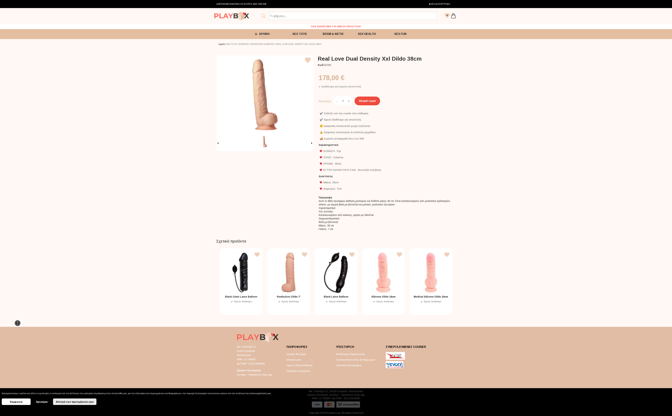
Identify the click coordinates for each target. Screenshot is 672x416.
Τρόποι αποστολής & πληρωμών (355, 359)
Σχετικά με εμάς (296, 354)
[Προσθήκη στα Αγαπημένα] (308, 63)
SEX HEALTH (367, 33)
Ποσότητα (325, 101)
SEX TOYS (299, 33)
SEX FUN (400, 33)
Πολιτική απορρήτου (298, 370)
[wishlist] (447, 16)
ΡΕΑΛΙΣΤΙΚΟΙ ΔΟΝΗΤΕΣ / (263, 44)
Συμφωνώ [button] (16, 401)
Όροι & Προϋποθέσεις (299, 365)
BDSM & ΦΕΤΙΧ (333, 33)
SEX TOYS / (232, 44)
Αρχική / (222, 44)
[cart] (453, 16)
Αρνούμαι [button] (42, 401)
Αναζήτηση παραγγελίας (350, 354)
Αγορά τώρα (367, 100)
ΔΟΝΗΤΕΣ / (244, 44)
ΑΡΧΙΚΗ (264, 33)
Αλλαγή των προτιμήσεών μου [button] (75, 401)
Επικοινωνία (293, 359)
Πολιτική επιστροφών (349, 365)
